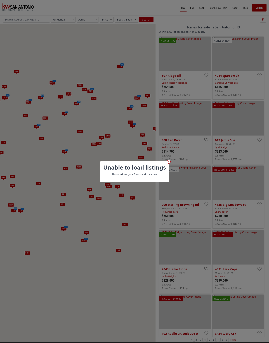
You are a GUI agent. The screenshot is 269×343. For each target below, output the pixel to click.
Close (169, 162)
